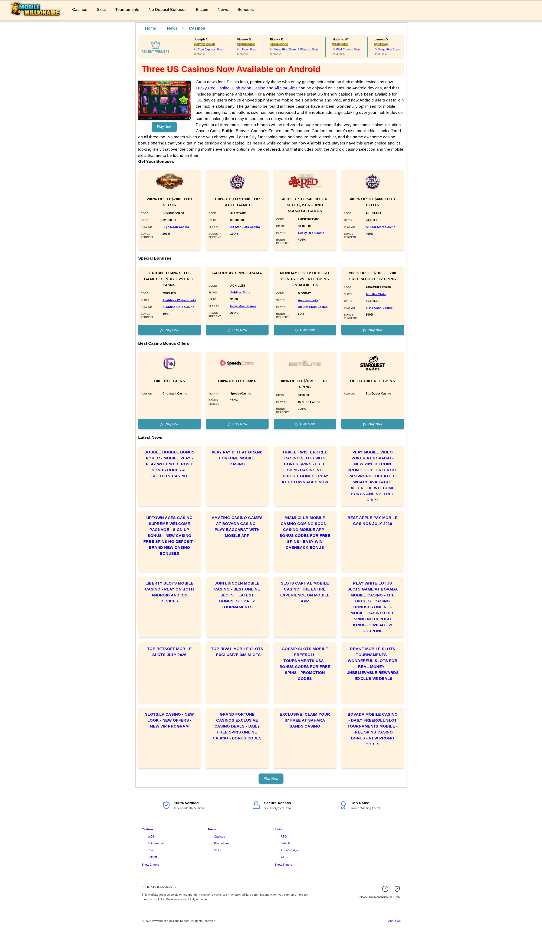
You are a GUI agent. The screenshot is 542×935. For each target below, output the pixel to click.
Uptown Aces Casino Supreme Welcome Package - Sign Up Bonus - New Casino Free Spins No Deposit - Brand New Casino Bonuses (169, 536)
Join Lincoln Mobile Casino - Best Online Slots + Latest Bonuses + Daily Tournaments (237, 595)
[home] (35, 16)
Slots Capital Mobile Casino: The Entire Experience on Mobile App (305, 592)
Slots (101, 9)
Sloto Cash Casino (379, 307)
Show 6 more (283, 864)
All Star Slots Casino (245, 227)
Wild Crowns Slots (339, 49)
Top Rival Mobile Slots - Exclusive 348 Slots (237, 652)
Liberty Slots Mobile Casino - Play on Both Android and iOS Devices (169, 592)
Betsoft (152, 857)
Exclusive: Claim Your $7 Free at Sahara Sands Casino (305, 720)
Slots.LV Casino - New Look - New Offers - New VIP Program (169, 720)
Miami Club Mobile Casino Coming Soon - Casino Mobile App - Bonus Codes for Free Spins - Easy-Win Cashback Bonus (304, 533)
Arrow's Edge (289, 850)
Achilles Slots (240, 292)
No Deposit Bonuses (168, 9)
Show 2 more (151, 864)
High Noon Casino (248, 88)
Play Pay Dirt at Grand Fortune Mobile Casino (237, 458)
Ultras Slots (239, 49)
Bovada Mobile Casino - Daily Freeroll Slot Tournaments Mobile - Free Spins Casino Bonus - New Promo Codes (373, 729)
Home (150, 28)
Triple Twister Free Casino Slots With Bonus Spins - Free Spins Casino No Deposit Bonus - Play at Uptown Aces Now (305, 467)
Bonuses (245, 9)
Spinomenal (156, 843)
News (223, 9)
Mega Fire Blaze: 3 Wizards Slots (287, 49)
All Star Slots (286, 88)
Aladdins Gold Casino (178, 307)
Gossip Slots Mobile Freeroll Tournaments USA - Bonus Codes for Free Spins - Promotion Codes (304, 664)
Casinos (79, 9)
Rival (151, 850)
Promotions (221, 843)
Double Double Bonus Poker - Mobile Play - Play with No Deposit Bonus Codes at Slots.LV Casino (169, 464)
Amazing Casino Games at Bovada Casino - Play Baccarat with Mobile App (237, 527)
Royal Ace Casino (243, 306)
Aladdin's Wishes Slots (179, 300)
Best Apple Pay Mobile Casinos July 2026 (373, 521)
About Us (394, 920)
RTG (283, 836)
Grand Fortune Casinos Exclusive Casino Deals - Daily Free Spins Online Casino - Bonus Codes (237, 726)
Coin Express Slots (201, 49)
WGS (151, 836)
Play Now (164, 127)
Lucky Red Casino (213, 88)
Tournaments (127, 9)
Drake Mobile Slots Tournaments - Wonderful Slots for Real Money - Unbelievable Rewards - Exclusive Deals (372, 664)
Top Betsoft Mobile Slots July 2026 (169, 652)
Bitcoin (202, 9)
